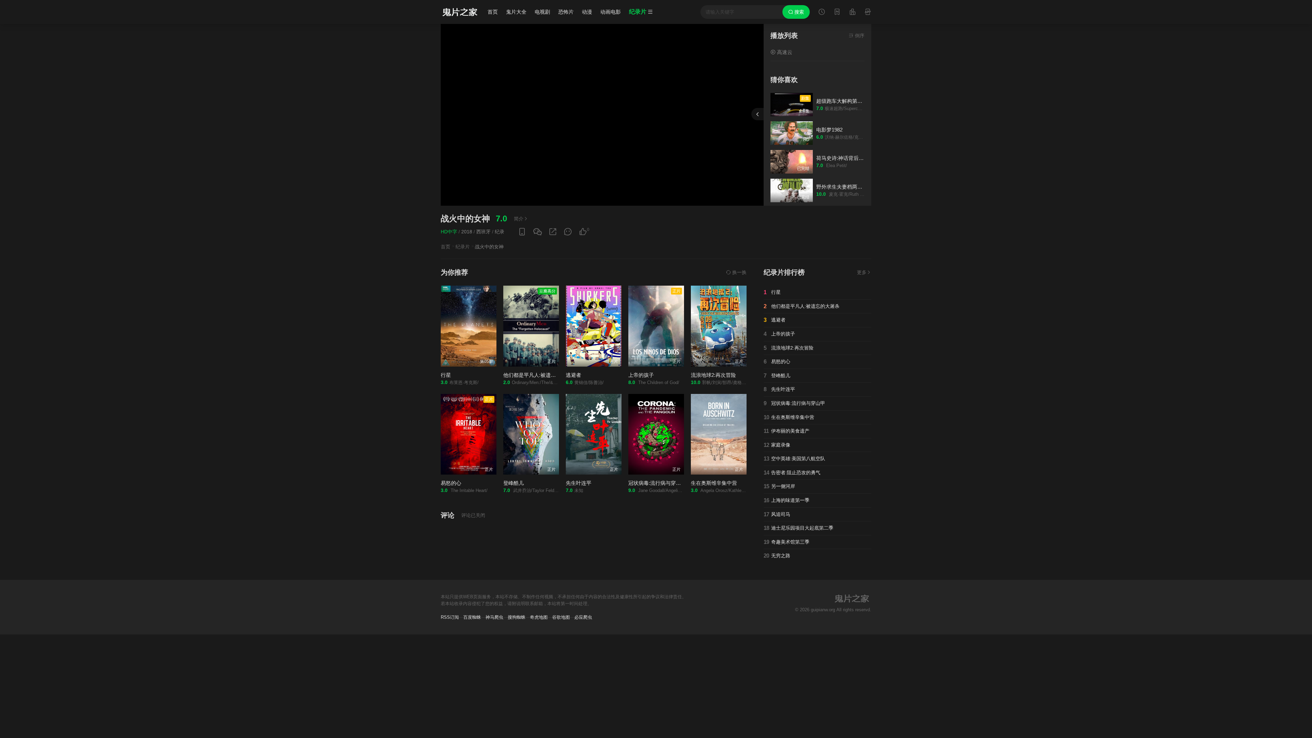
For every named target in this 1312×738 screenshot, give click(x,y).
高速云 (784, 52)
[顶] (583, 231)
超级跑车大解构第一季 (841, 101)
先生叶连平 (578, 483)
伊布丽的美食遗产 (786, 431)
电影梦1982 (829, 130)
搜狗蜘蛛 (516, 617)
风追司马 (777, 514)
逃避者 (573, 375)
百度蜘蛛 (472, 617)
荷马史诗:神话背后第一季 (845, 158)
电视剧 (542, 12)
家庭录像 (777, 445)
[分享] (553, 231)
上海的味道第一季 (786, 500)
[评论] (568, 231)
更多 (861, 272)
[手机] (522, 231)
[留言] (867, 12)
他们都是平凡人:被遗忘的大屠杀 (539, 375)
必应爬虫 (583, 617)
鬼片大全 (516, 12)
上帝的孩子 (641, 375)
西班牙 (483, 231)
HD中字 (449, 231)
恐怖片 (566, 12)
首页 (493, 12)
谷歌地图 (561, 617)
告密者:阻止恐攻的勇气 (792, 473)
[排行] (852, 12)
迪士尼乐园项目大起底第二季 (798, 528)
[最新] (837, 12)
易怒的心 (451, 483)
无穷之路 (777, 556)
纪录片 (462, 246)
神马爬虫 (494, 617)
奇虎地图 (539, 617)
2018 (466, 231)
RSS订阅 (450, 617)
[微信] (537, 232)
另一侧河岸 (779, 486)
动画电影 (610, 12)
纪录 (499, 231)
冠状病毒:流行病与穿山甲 (657, 483)
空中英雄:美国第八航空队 (794, 459)
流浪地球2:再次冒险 (713, 375)
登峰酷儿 (513, 483)
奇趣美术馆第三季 (786, 542)
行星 (446, 375)
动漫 (587, 12)
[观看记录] (821, 12)
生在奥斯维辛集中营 (714, 483)
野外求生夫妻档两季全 (841, 187)
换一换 (739, 272)
